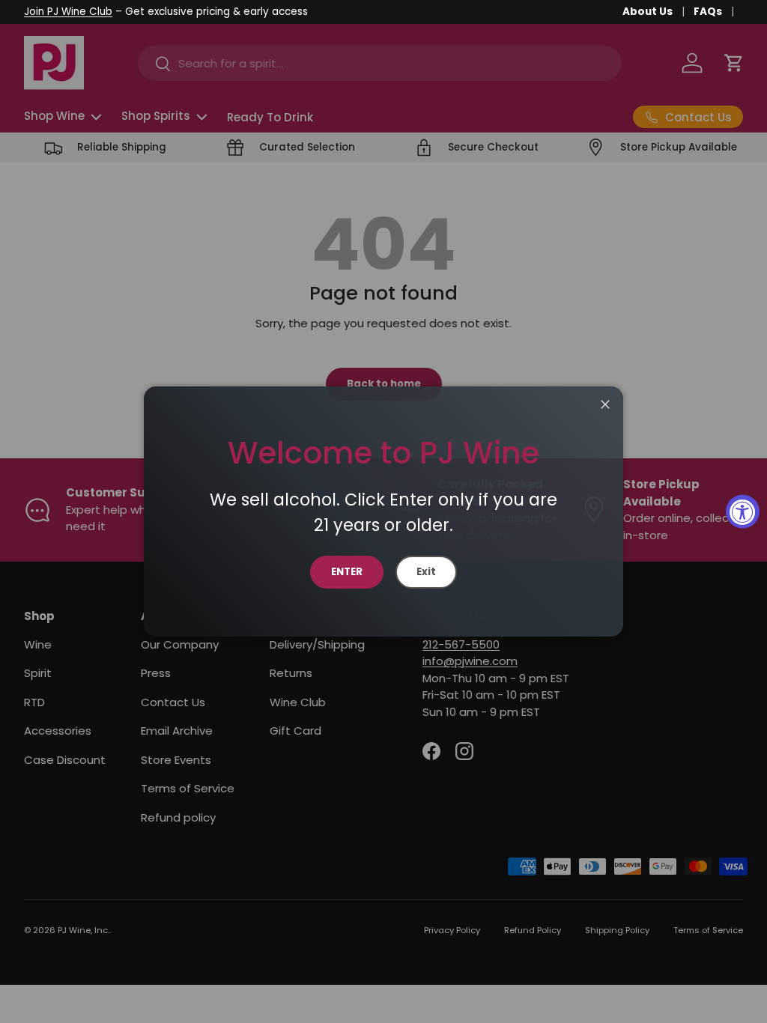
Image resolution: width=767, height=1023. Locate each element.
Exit (426, 572)
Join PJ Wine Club (68, 11)
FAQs (708, 11)
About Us (647, 11)
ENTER (347, 572)
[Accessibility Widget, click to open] (743, 512)
